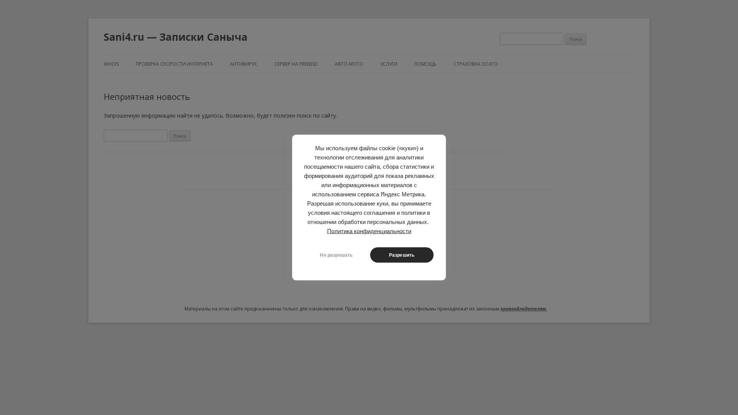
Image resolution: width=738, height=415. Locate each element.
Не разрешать (336, 255)
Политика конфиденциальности (369, 231)
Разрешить (402, 255)
